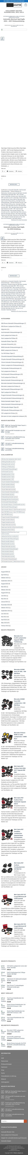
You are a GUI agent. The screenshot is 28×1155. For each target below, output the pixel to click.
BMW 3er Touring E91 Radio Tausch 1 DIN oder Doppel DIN (15, 426)
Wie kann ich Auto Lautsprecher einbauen (12, 416)
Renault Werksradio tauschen (8, 546)
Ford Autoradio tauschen (19, 504)
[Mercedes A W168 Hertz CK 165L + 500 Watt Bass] (7, 674)
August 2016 (4, 571)
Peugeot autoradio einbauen (8, 519)
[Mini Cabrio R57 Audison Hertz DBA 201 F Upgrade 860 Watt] (7, 771)
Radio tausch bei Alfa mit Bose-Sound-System (12, 527)
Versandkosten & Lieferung (8, 1076)
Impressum (4, 1067)
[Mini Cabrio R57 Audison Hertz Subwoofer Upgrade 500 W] (7, 803)
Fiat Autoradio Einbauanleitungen (10, 368)
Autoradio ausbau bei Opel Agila (15, 193)
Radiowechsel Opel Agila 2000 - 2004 (12, 306)
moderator (14, 26)
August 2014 (4, 592)
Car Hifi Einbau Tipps (7, 353)
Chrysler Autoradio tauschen (8, 486)
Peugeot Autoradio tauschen (8, 522)
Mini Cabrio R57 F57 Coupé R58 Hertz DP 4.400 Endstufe (20, 926)
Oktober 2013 (5, 607)
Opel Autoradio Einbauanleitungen (17, 17)
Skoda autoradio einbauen (7, 551)
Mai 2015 (3, 586)
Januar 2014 (4, 601)
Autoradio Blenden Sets (7, 1132)
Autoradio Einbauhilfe (9, 16)
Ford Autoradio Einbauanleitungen (10, 374)
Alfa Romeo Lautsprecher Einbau (10, 326)
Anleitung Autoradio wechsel (8, 464)
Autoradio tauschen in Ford (8, 474)
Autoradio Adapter (6, 1141)
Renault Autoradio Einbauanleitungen (11, 398)
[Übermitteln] (25, 1121)
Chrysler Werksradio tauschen (8, 489)
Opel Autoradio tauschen (6, 300)
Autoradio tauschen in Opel (8, 476)
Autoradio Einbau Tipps (7, 341)
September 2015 (5, 580)
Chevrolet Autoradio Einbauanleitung (11, 356)
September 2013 (5, 610)
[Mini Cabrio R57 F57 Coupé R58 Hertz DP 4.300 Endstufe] (7, 899)
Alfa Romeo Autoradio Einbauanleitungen (12, 323)
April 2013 (4, 619)
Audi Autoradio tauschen (7, 471)
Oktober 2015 (5, 577)
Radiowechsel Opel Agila (6, 215)
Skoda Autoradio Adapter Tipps (9, 401)
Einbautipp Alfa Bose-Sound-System (10, 499)
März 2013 (4, 622)
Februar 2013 (5, 625)
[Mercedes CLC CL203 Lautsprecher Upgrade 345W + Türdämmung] (7, 641)
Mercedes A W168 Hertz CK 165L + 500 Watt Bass (20, 671)
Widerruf (3, 1079)
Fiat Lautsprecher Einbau (8, 371)
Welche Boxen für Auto (19, 561)
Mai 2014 (3, 598)
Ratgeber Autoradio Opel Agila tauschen (13, 216)
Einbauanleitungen (6, 1064)
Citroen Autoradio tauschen (8, 494)
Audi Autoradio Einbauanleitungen (10, 332)
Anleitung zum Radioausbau (8, 466)
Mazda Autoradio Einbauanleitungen (11, 380)
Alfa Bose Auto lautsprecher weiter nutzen (11, 459)
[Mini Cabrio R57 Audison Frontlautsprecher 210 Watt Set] (7, 868)
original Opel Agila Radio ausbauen (18, 212)
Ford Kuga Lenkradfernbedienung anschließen (14, 449)
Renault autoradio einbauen (8, 541)
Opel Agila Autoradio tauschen (17, 202)
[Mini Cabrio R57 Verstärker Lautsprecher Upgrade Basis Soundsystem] (7, 834)
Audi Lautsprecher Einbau (8, 335)
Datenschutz (4, 1061)
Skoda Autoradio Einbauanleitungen (11, 404)
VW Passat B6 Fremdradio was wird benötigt (15, 431)
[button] (2, 5)
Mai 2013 (3, 616)
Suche (3, 1073)
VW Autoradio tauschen (7, 561)
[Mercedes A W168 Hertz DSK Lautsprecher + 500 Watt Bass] (7, 704)
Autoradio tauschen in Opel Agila (11, 197)
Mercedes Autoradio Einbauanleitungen (12, 383)
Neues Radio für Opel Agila (16, 199)
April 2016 (4, 574)
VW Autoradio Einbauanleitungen (10, 410)
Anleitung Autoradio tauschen (8, 461)
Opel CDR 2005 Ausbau (15, 301)
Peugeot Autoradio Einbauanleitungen (11, 395)
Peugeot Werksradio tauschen (8, 524)
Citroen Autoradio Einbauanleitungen (11, 362)
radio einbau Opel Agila (20, 213)
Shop (2, 1070)
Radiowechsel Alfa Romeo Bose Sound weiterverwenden (10, 533)
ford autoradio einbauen (7, 504)
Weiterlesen (14, 184)
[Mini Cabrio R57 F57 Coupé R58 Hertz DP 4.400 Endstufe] (7, 929)
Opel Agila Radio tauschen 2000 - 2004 (14, 297)
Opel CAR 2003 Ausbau (18, 300)
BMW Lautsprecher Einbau (8, 350)
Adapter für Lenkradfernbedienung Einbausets (14, 1138)
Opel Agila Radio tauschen (12, 205)
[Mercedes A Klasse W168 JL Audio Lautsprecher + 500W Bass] (7, 738)
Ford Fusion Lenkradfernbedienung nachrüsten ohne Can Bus (15, 437)
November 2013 (5, 604)
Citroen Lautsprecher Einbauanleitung (11, 365)
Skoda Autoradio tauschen (7, 554)
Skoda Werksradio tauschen (8, 556)
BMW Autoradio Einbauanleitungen (11, 347)
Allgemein (4, 329)
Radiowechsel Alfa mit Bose (8, 529)
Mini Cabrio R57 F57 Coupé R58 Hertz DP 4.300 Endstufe (20, 896)
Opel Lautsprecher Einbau (8, 392)
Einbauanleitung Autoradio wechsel (9, 497)
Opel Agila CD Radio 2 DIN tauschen (14, 294)
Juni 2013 (4, 613)
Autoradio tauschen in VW (7, 479)
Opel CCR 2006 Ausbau (19, 512)
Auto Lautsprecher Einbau (8, 338)
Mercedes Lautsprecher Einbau (9, 386)
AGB (2, 1058)
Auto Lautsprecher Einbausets (9, 1135)
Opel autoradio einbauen (15, 210)
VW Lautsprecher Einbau (8, 413)
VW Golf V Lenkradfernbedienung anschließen (14, 444)
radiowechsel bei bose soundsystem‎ (10, 536)
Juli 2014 (3, 595)
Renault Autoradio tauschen (8, 543)
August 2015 (4, 583)
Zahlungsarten (5, 1082)
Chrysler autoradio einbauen (8, 484)
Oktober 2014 (5, 589)
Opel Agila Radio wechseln (17, 207)
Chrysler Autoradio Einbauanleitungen (11, 359)
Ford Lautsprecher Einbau (8, 377)
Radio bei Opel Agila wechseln (8, 213)
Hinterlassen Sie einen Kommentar (19, 220)
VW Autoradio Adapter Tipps (9, 407)
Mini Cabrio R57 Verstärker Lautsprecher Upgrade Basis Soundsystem (18, 833)
